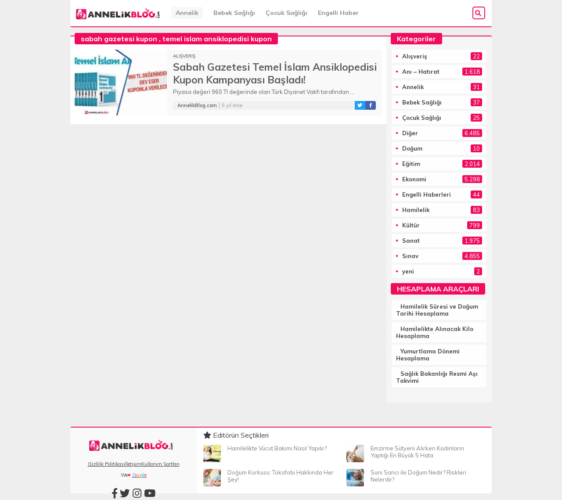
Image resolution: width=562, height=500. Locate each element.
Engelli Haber (338, 13)
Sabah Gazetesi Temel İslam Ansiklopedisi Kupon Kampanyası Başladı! (275, 73)
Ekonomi (414, 179)
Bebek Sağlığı (234, 13)
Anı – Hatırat (421, 71)
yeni (408, 271)
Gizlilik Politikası (106, 464)
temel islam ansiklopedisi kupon (217, 38)
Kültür (411, 225)
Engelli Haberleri (426, 194)
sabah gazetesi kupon (119, 38)
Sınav (410, 255)
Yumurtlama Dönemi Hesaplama (428, 355)
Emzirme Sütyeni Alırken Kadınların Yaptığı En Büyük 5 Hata (417, 452)
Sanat (411, 240)
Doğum (412, 148)
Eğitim (411, 163)
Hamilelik (415, 209)
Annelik (187, 13)
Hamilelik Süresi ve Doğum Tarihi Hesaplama (437, 310)
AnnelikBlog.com (197, 105)
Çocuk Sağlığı (286, 13)
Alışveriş (184, 56)
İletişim (133, 464)
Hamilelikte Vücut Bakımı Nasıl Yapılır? (277, 448)
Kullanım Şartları (160, 464)
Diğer (410, 133)
